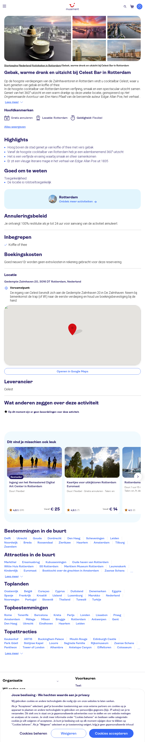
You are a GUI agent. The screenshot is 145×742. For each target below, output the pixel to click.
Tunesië (81, 599)
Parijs (70, 615)
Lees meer (12, 102)
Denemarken (97, 591)
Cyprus (60, 591)
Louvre (53, 643)
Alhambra (56, 647)
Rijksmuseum (99, 643)
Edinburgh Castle (104, 639)
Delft (7, 538)
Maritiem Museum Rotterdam (83, 566)
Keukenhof (11, 639)
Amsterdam (101, 542)
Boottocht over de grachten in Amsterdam (70, 570)
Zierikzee (65, 542)
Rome (8, 615)
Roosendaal (45, 542)
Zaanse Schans (114, 570)
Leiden (114, 538)
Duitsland (77, 591)
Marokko (94, 595)
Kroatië (42, 595)
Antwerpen (99, 619)
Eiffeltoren (104, 647)
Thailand (64, 599)
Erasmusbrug (31, 562)
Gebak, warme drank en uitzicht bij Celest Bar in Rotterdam (95, 65)
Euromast (30, 570)
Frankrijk (25, 595)
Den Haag (73, 538)
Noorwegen (11, 599)
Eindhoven (46, 623)
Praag (117, 615)
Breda (28, 542)
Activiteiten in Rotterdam (46, 65)
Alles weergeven (15, 126)
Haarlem (82, 542)
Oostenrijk (11, 591)
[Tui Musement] (72, 6)
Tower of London (33, 647)
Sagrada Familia (74, 643)
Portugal (30, 599)
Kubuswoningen (56, 562)
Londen (85, 615)
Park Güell (11, 643)
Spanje (8, 595)
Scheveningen (95, 538)
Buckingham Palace (51, 639)
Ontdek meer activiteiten (76, 201)
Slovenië (47, 599)
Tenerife (23, 615)
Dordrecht (55, 538)
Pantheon (10, 647)
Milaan (45, 619)
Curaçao (43, 591)
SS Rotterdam (48, 566)
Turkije (96, 599)
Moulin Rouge (78, 639)
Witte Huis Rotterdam (19, 566)
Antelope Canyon (80, 647)
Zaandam (10, 546)
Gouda (37, 538)
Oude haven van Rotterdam (90, 562)
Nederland (25, 65)
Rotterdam (68, 197)
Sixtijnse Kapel (33, 643)
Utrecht (22, 538)
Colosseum (124, 647)
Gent (115, 619)
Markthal (10, 562)
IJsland (57, 595)
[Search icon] (125, 6)
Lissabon (102, 615)
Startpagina (11, 65)
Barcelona (41, 615)
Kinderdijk (11, 570)
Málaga (30, 619)
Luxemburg (75, 595)
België (28, 591)
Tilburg (120, 542)
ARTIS (28, 639)
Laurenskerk (117, 566)
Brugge (60, 619)
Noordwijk (11, 542)
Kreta (57, 615)
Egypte (116, 591)
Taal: (78, 685)
